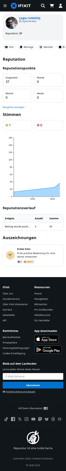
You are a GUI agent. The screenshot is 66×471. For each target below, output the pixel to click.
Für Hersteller (42, 320)
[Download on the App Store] (46, 339)
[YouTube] (33, 419)
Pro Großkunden (43, 309)
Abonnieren (33, 385)
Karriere (7, 309)
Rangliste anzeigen (14, 107)
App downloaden (45, 331)
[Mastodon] (40, 419)
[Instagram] (27, 419)
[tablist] (33, 47)
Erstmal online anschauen (20, 391)
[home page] (21, 6)
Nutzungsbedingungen (16, 348)
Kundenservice (11, 298)
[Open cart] (51, 5)
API (4, 320)
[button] (43, 5)
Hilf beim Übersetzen (30, 408)
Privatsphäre (10, 342)
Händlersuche (42, 315)
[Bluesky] (46, 419)
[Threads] (53, 419)
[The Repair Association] (60, 419)
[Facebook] (13, 419)
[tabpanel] (33, 161)
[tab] (9, 47)
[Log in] (60, 5)
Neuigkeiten (41, 298)
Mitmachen (40, 304)
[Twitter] (20, 419)
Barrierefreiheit (11, 337)
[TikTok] (6, 419)
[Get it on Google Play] (48, 350)
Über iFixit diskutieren (15, 304)
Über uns (8, 293)
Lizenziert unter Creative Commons (33, 458)
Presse (38, 293)
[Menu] (5, 6)
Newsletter (9, 315)
